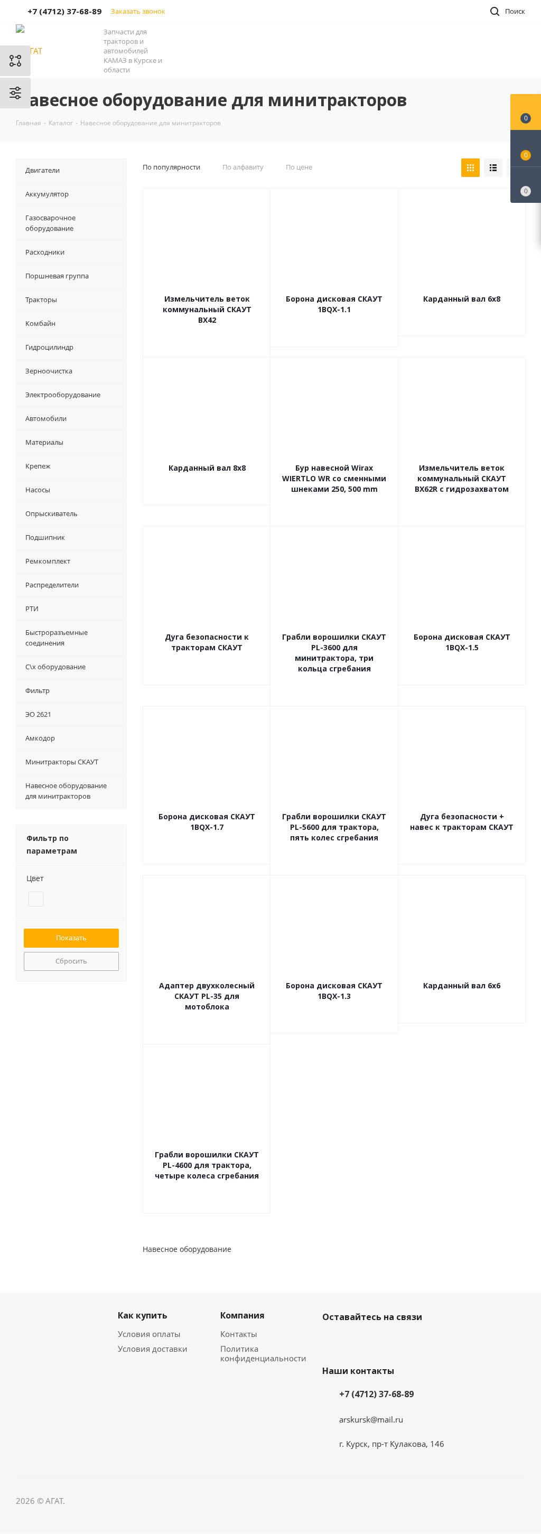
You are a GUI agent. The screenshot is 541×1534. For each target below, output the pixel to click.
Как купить (142, 1315)
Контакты (238, 1334)
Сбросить (71, 961)
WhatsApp (385, 1341)
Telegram (332, 1341)
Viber (359, 1341)
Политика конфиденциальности (263, 1353)
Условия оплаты (149, 1334)
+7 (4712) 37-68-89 (376, 1394)
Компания (242, 1315)
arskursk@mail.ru (371, 1419)
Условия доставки (153, 1348)
